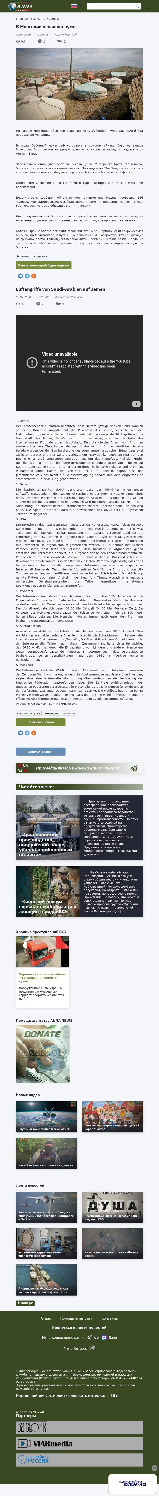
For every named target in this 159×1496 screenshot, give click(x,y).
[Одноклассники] (33, 276)
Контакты (109, 1318)
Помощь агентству (76, 1318)
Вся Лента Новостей (45, 18)
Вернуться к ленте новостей (79, 1327)
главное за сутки (28, 713)
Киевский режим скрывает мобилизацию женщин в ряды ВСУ (47, 906)
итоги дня (52, 713)
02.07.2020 (32, 34)
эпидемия (40, 256)
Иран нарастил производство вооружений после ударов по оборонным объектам (45, 844)
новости (69, 713)
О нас (46, 1318)
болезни (23, 256)
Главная (22, 18)
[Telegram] (27, 276)
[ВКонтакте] (20, 276)
